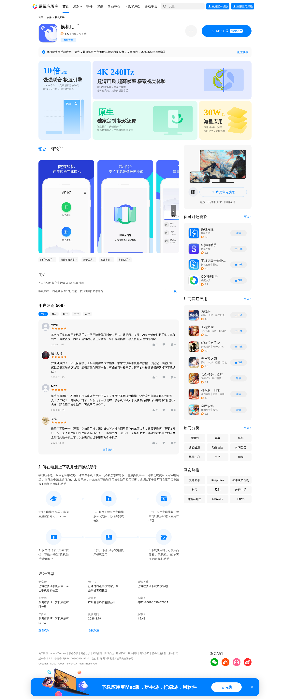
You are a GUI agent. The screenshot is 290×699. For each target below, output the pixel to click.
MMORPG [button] (218, 346)
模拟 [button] (215, 409)
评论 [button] (55, 148)
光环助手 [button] (194, 480)
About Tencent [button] (58, 653)
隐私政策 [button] (93, 630)
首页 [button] (40, 17)
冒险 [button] (222, 394)
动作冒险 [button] (217, 378)
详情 (238, 233)
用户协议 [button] (173, 653)
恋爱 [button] (217, 362)
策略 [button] (203, 315)
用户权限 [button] (133, 653)
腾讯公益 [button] (109, 653)
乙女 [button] (224, 362)
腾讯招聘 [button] (97, 653)
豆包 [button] (217, 489)
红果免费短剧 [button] (240, 480)
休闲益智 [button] (205, 409)
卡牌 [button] (210, 315)
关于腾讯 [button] (43, 653)
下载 (240, 248)
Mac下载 (229, 31)
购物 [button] (240, 456)
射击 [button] (215, 394)
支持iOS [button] (205, 330)
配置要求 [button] (242, 52)
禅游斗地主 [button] (194, 499)
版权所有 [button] (121, 653)
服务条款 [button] (73, 653)
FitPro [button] (240, 499)
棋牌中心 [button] (194, 456)
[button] (45, 6)
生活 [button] (217, 456)
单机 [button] (240, 437)
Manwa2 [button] (217, 499)
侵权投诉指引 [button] (159, 653)
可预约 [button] (194, 437)
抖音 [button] (194, 489)
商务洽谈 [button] (85, 653)
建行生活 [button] (240, 489)
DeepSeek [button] (217, 480)
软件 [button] (49, 17)
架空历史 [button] (220, 315)
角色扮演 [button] (205, 346)
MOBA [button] (222, 330)
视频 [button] (217, 437)
